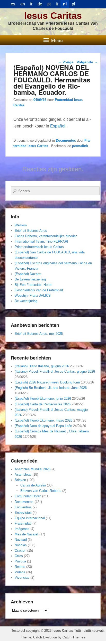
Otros (19, 556)
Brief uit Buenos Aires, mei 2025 (39, 334)
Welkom (21, 225)
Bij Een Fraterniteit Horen (33, 285)
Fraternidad (23, 523)
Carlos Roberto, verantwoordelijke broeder (46, 236)
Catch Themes (74, 637)
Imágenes (22, 529)
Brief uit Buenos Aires (31, 231)
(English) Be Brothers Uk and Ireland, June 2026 (51, 388)
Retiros (20, 567)
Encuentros (23, 507)
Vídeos (20, 572)
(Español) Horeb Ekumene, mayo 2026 (43, 420)
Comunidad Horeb (28, 496)
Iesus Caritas (53, 15)
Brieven (20, 480)
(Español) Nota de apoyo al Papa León (43, 426)
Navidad (21, 540)
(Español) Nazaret (28, 274)
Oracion (20, 550)
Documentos (66, 140)
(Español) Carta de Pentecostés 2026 (42, 404)
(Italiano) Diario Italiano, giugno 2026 (42, 366)
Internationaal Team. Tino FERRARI (41, 241)
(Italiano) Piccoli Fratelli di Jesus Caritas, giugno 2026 (55, 371)
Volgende (87, 62)
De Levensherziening (30, 279)
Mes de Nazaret (26, 534)
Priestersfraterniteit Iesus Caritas (39, 247)
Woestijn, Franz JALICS (33, 295)
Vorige (66, 62)
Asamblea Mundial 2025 (32, 469)
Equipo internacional (30, 518)
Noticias (21, 545)
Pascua (20, 561)
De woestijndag (26, 301)
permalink (80, 146)
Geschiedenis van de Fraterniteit (39, 290)
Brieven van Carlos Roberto (40, 491)
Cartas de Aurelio (33, 485)
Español (57, 126)
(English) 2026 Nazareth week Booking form (47, 382)
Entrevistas (23, 513)
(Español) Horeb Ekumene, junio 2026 (43, 398)
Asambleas (23, 474)
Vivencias (22, 577)
